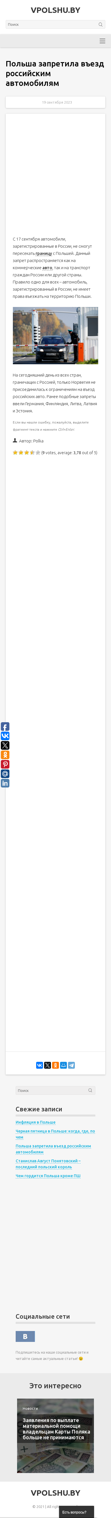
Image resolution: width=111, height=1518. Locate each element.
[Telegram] (71, 1065)
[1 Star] (15, 452)
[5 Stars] (38, 452)
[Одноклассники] (55, 1065)
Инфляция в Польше (36, 1122)
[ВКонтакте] (39, 1065)
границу (44, 253)
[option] (55, 1436)
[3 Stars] (27, 452)
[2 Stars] (21, 452)
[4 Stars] (33, 452)
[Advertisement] (55, 179)
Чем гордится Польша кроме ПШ (48, 1176)
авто (47, 267)
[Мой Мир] (63, 1065)
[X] (47, 1065)
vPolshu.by (55, 10)
